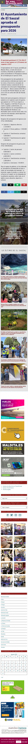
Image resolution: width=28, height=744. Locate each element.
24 (2, 670)
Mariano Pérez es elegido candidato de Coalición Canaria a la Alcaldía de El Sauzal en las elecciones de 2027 (13, 306)
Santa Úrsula (3, 644)
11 (6, 665)
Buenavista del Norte (5, 596)
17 (2, 667)
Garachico (3, 607)
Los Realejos (3, 628)
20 (13, 667)
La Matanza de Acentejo (5, 620)
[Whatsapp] (17, 192)
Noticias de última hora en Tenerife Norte (12, 486)
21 (17, 667)
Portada (3, 736)
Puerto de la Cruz (4, 639)
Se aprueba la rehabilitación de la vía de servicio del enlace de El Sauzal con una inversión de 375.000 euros (13, 360)
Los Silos (2, 631)
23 (25, 667)
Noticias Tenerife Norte (8, 488)
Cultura (2, 599)
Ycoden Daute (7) (12, 736)
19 (10, 667)
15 (21, 665)
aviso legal (24, 741)
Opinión (2, 636)
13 (13, 665)
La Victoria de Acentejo (5, 626)
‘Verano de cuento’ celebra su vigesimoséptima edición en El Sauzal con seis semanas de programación (13, 386)
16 (25, 665)
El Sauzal (3, 9)
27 (13, 670)
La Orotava (3, 623)
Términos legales (7, 489)
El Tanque (3, 604)
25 (6, 670)
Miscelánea (3, 634)
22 (21, 667)
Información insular (4, 612)
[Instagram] (16, 515)
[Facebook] (4, 192)
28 (17, 670)
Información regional (5, 615)
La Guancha (3, 618)
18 (6, 667)
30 (25, 670)
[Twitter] (11, 192)
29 (21, 670)
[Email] (24, 192)
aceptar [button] (18, 741)
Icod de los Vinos (4, 610)
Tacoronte (3, 647)
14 (17, 665)
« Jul (2, 677)
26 (10, 670)
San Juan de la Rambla (5, 642)
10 (2, 665)
